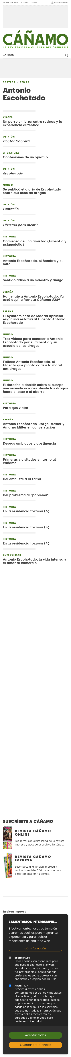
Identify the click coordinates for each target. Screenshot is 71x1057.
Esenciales (22, 957)
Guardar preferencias (35, 1045)
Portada (9, 82)
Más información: (35, 948)
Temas (24, 82)
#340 (34, 2)
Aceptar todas (35, 1035)
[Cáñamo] (35, 41)
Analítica (21, 985)
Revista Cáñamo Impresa (33, 858)
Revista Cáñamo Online (33, 833)
